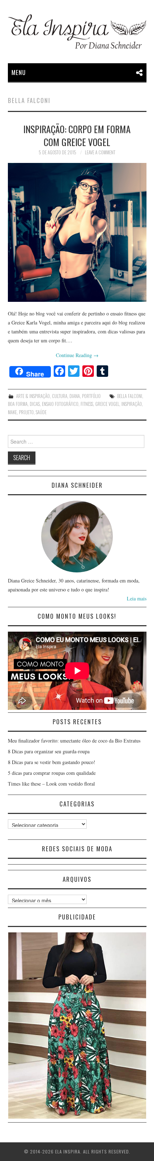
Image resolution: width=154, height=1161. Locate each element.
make (12, 412)
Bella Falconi (129, 396)
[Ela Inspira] (77, 31)
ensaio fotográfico (60, 404)
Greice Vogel (107, 404)
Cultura (59, 396)
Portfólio (91, 396)
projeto (26, 412)
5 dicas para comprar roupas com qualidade (52, 772)
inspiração (131, 404)
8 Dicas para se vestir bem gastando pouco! (51, 762)
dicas (35, 404)
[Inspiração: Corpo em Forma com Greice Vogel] (77, 232)
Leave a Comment (100, 152)
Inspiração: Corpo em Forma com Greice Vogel (77, 135)
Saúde (41, 412)
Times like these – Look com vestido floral (51, 783)
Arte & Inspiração (33, 396)
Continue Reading (77, 355)
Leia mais (136, 598)
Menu (18, 72)
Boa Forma (18, 404)
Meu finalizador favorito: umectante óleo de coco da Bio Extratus (74, 740)
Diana (74, 396)
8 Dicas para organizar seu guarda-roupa (49, 751)
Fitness (87, 404)
